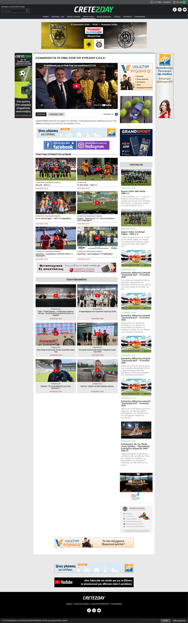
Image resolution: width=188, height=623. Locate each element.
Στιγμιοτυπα (40, 183)
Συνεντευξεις (55, 309)
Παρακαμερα (97, 309)
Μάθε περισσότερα (179, 620)
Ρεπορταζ (41, 114)
